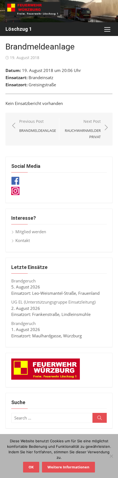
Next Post (83, 129)
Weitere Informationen (68, 467)
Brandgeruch (23, 281)
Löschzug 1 (18, 29)
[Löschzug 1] (59, 11)
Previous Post (37, 126)
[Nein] (111, 456)
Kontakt (22, 240)
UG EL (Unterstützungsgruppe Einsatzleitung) (53, 302)
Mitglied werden (30, 231)
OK (31, 467)
